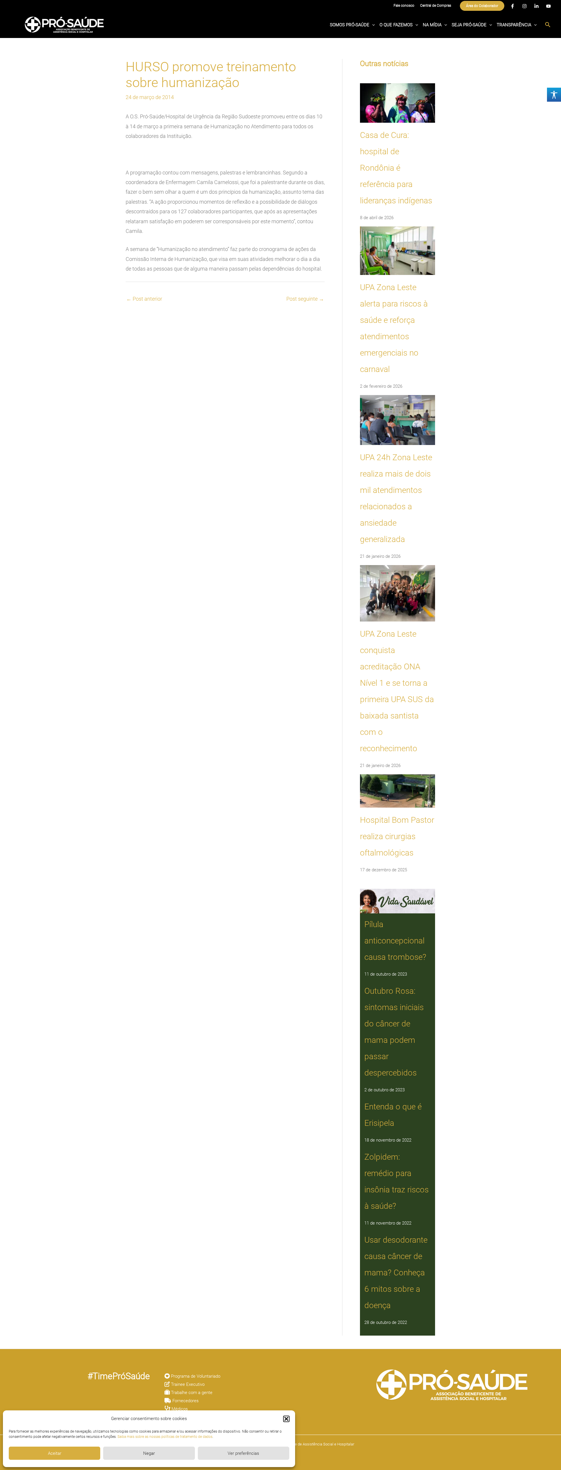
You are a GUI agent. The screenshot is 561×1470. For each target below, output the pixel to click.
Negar (149, 1453)
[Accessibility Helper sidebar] (554, 95)
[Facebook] (512, 6)
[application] (372, 24)
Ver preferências (243, 1453)
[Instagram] (524, 6)
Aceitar (54, 1453)
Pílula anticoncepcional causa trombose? (395, 941)
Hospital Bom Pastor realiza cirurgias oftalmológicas (397, 836)
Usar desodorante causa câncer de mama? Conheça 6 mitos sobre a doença (395, 1272)
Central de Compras (435, 6)
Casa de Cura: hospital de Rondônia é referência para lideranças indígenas (396, 167)
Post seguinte (305, 299)
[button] (286, 1419)
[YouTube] (548, 6)
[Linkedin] (536, 6)
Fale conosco (404, 6)
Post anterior (144, 299)
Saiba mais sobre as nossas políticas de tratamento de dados (164, 1437)
